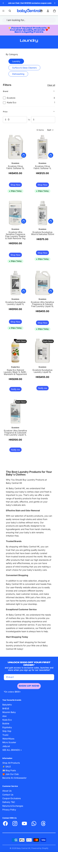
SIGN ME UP (43, 434)
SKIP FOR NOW (43, 439)
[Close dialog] (56, 414)
